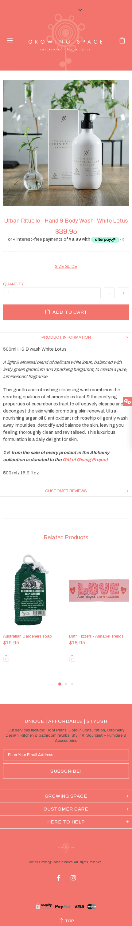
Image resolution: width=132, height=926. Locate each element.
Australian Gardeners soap (27, 636)
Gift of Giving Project (85, 459)
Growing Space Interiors (65, 40)
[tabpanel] (33, 616)
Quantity (13, 284)
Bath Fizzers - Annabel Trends (96, 636)
